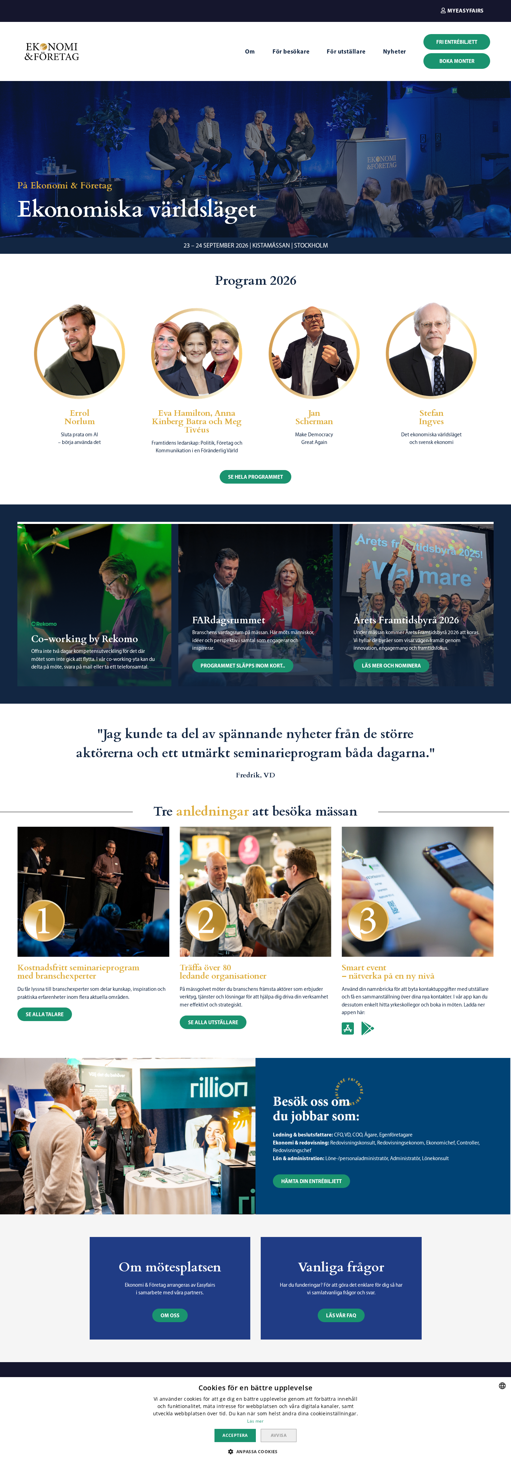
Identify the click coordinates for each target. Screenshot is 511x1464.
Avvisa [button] (278, 1435)
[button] (462, 10)
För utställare (346, 51)
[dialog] (255, 1420)
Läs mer (255, 1421)
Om (250, 51)
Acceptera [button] (235, 1435)
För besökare (291, 51)
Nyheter (394, 51)
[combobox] (502, 1385)
